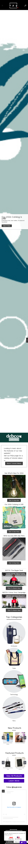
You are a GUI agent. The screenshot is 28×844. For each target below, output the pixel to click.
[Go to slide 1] (3, 737)
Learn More (14, 781)
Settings (10, 842)
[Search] (25, 5)
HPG (4, 821)
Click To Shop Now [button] (14, 500)
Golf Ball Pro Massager (20, 742)
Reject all (17, 842)
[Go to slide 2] (25, 737)
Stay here (11, 839)
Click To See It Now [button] (14, 531)
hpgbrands (9, 821)
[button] (7, 225)
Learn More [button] (14, 439)
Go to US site (18, 839)
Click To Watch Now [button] (14, 588)
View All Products (14, 776)
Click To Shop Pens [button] (14, 563)
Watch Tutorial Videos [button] (14, 463)
